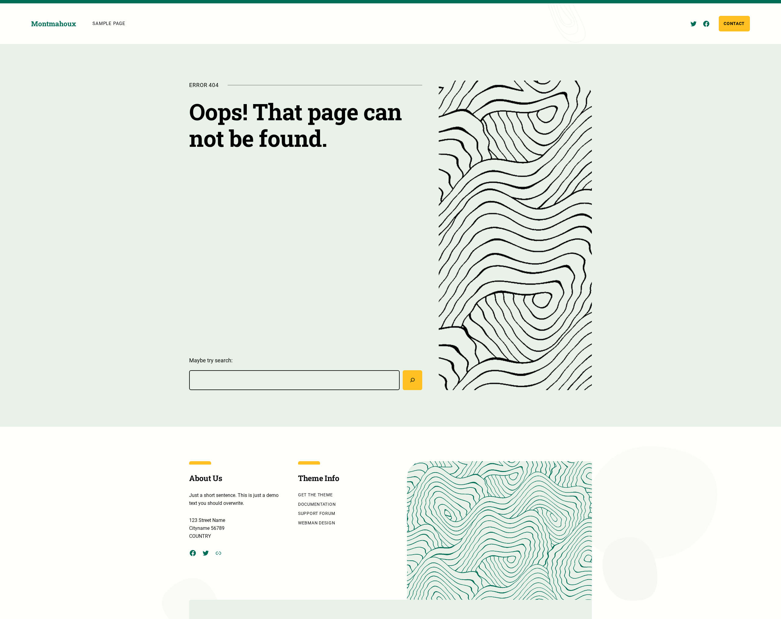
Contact (734, 23)
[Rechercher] (412, 380)
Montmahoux (53, 23)
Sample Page (108, 23)
